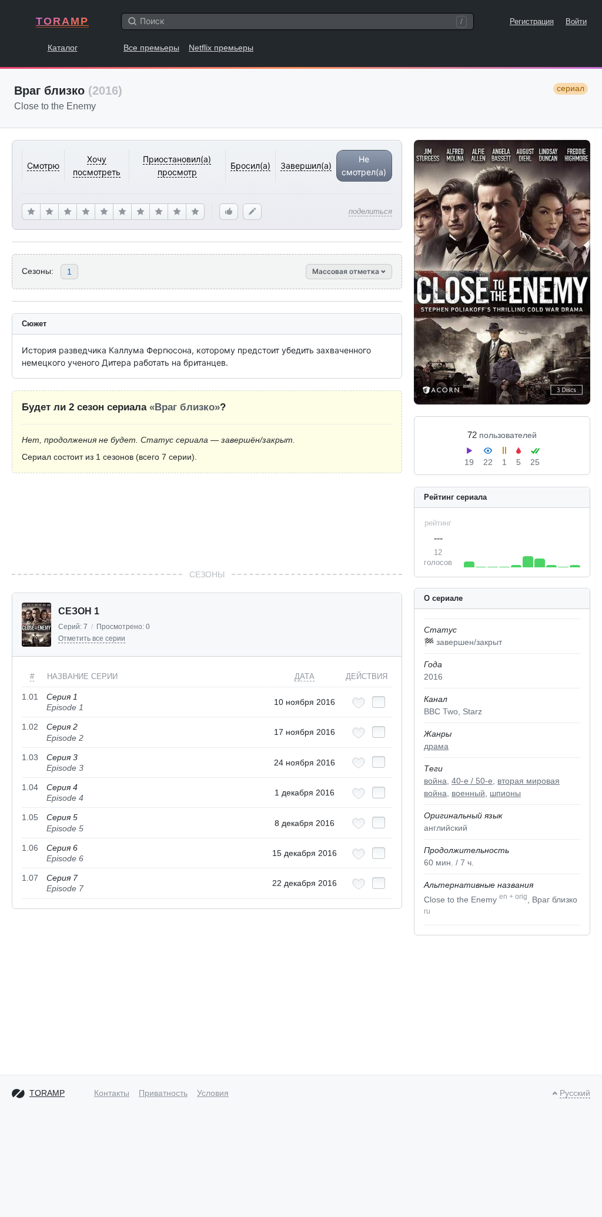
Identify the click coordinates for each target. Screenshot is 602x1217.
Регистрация (532, 21)
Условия (213, 1093)
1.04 (30, 787)
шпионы (505, 793)
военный (468, 793)
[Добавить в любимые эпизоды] (358, 702)
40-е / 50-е (472, 780)
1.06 (30, 847)
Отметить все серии (91, 638)
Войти (576, 21)
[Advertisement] (207, 520)
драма (436, 746)
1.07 (30, 877)
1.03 (30, 757)
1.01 (30, 696)
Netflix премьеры (221, 47)
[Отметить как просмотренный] (378, 702)
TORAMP (62, 21)
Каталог (63, 47)
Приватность (163, 1093)
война (435, 780)
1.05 (30, 817)
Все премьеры (151, 47)
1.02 (30, 726)
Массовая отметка (346, 271)
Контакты (111, 1093)
